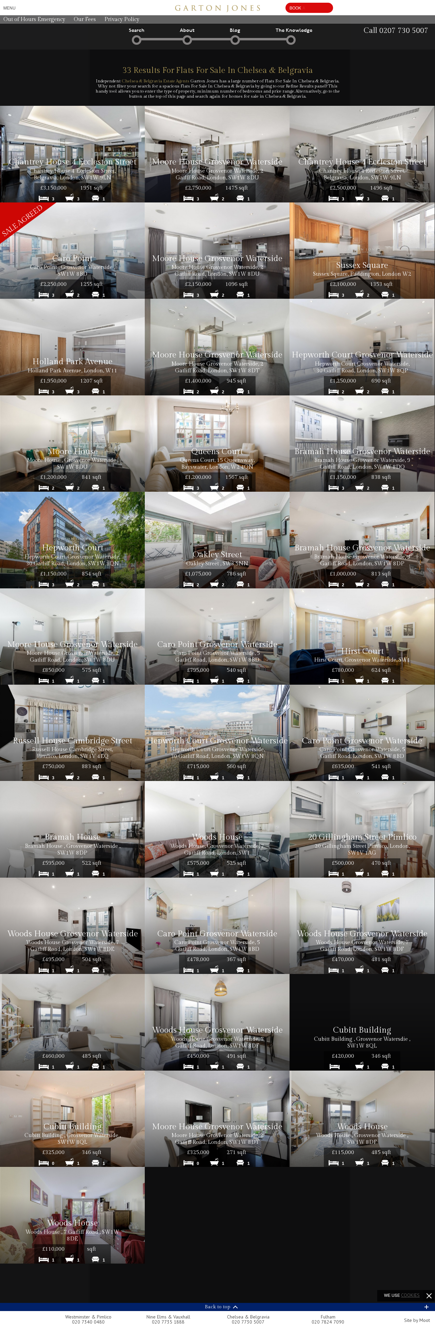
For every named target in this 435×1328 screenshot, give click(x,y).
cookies (410, 1295)
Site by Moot (417, 1320)
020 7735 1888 (168, 1322)
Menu (9, 8)
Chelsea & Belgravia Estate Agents (155, 81)
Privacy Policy (121, 19)
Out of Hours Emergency (34, 19)
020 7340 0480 (88, 1322)
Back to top (217, 1307)
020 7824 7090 (328, 1322)
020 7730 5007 (248, 1322)
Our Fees (85, 19)
